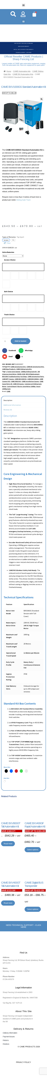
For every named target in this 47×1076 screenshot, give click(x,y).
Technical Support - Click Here (23, 52)
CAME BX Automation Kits (23, 74)
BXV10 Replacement (32, 374)
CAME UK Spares (18, 384)
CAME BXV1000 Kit (21, 379)
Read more (8, 844)
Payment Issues (9, 1037)
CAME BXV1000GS (33, 379)
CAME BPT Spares (8, 379)
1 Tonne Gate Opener (13, 372)
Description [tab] (7, 400)
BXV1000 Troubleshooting (11, 376)
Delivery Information (10, 1033)
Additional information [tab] (12, 405)
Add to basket (20, 341)
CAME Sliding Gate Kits (24, 369)
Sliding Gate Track (23, 200)
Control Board (12, 386)
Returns (6, 1040)
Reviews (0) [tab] (7, 410)
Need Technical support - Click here (23, 926)
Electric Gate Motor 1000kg (26, 386)
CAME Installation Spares (30, 381)
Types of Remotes (13, 237)
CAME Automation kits (21, 71)
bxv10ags (23, 376)
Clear (9, 243)
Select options (32, 850)
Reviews (6, 1044)
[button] (23, 5)
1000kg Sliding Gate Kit (29, 372)
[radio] (23, 267)
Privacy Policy (23, 1062)
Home (8, 71)
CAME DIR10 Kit (16, 381)
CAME (8, 391)
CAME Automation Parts (36, 376)
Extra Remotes (8, 252)
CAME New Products (9, 369)
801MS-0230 (21, 374)
